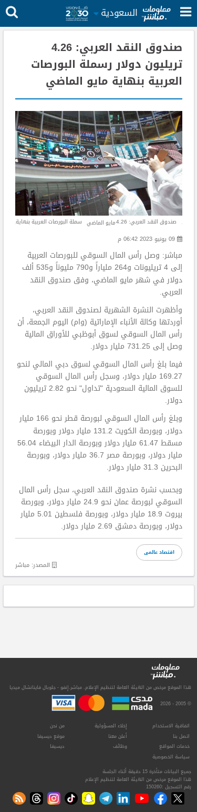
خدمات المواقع (174, 746)
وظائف (120, 746)
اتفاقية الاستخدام (171, 726)
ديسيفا (57, 746)
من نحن (57, 726)
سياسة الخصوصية (171, 757)
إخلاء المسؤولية (111, 726)
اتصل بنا (181, 736)
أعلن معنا (117, 736)
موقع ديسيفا (51, 736)
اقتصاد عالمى (159, 552)
